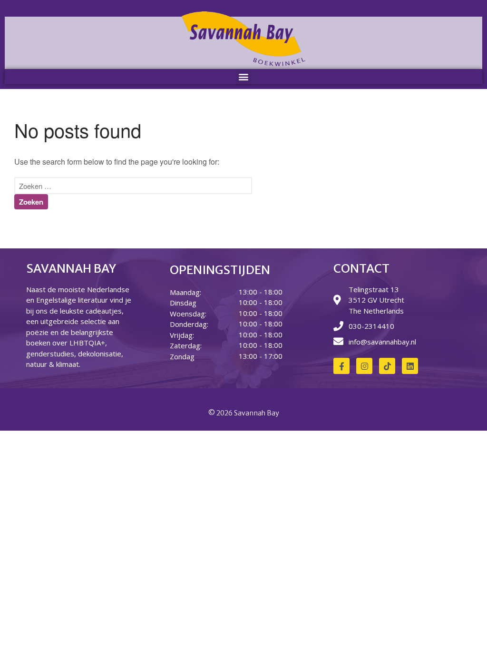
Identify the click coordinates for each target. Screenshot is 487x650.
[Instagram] (364, 366)
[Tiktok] (387, 366)
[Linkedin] (410, 366)
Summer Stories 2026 (416, 519)
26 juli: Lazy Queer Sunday (423, 481)
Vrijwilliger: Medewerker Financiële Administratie (419, 501)
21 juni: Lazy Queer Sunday (424, 533)
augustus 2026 (406, 608)
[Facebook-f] (341, 366)
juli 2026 (397, 623)
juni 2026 (398, 636)
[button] (244, 77)
